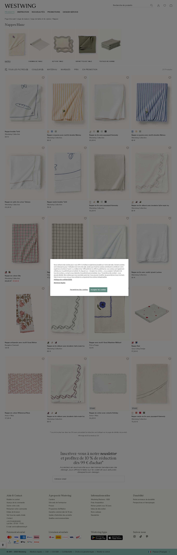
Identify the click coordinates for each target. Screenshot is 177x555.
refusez (68, 277)
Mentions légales (59, 283)
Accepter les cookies (98, 290)
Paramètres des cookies (79, 289)
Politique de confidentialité (63, 280)
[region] (89, 277)
